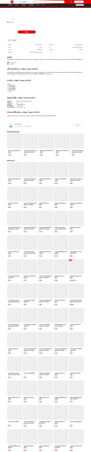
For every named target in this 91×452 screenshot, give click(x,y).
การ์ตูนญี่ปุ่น (14, 40)
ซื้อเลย (26, 32)
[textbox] (45, 89)
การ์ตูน (9, 40)
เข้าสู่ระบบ (80, 2)
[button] (80, 5)
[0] (71, 2)
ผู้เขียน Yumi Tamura (22, 14)
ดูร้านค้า (77, 125)
